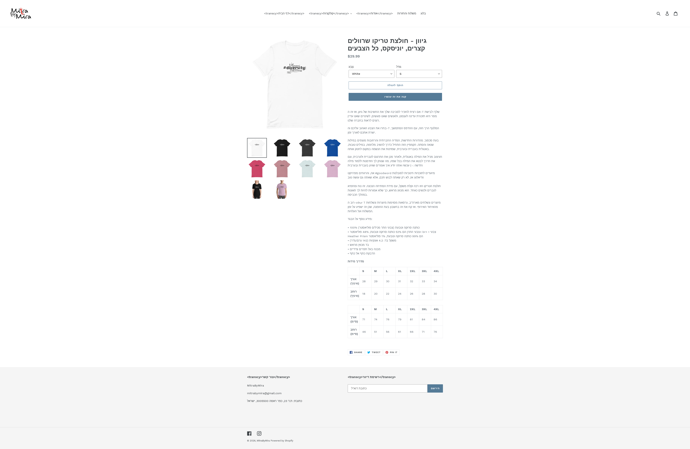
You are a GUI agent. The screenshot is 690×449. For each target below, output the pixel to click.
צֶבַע (351, 66)
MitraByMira (263, 440)
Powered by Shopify (282, 440)
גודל (398, 66)
